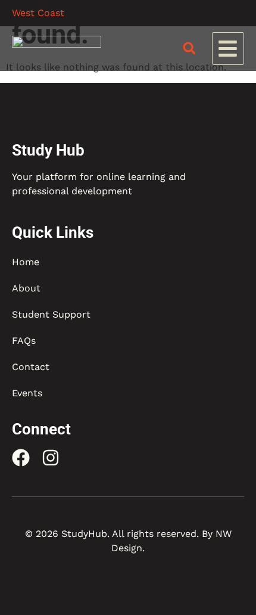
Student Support (51, 314)
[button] (228, 48)
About (26, 288)
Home (25, 262)
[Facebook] (21, 458)
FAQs (24, 340)
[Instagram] (51, 458)
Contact (30, 366)
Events (27, 393)
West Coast (38, 12)
